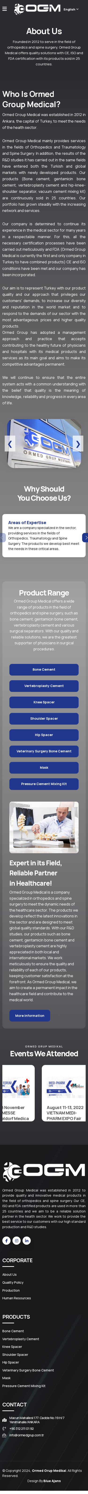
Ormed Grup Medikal (49, 1470)
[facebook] (6, 1241)
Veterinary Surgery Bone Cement (44, 751)
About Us (9, 1274)
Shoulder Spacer (44, 718)
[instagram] (16, 1241)
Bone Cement (44, 669)
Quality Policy (12, 1282)
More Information (29, 1015)
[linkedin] (27, 1241)
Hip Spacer (44, 735)
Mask (44, 767)
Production (11, 1290)
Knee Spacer (44, 702)
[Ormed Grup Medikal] (37, 9)
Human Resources (16, 1298)
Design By (44, 1481)
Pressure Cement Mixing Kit (44, 784)
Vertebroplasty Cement (44, 686)
